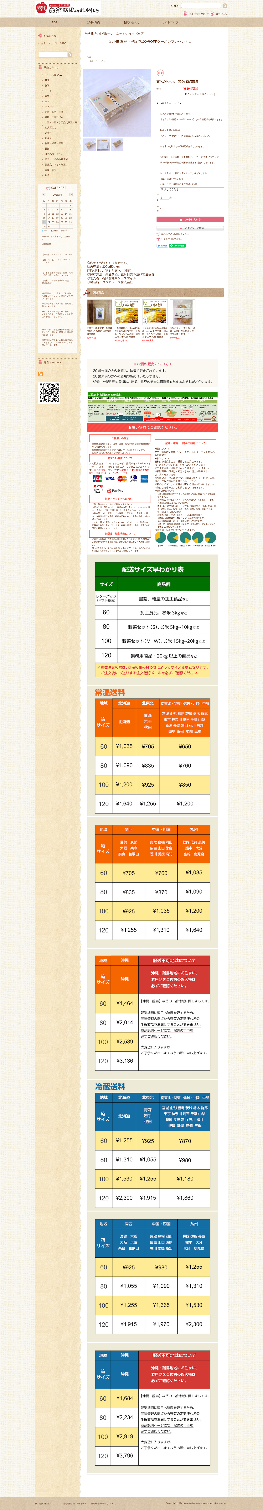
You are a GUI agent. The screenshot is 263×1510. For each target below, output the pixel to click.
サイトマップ (170, 22)
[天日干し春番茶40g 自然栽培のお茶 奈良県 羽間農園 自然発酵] (99, 323)
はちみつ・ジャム (54, 154)
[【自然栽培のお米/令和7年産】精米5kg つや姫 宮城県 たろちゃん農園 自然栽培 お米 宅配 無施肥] (155, 323)
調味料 (48, 132)
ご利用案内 (93, 22)
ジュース (49, 101)
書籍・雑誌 (50, 169)
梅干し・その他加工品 (56, 159)
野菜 (47, 80)
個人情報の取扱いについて (46, 1503)
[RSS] (40, 374)
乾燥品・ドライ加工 (55, 164)
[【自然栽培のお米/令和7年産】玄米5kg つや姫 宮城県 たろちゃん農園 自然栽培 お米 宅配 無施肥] (127, 323)
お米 (47, 85)
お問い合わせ (132, 22)
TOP (54, 22)
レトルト (49, 106)
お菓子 (48, 138)
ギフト (48, 90)
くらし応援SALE (53, 74)
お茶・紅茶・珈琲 (54, 143)
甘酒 (47, 148)
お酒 (47, 175)
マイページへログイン (199, 14)
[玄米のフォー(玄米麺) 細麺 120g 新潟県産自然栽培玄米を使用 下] (183, 323)
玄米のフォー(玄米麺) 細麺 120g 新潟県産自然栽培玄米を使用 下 (182, 331)
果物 (47, 96)
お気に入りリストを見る (53, 43)
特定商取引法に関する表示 (74, 1503)
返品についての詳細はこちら (175, 234)
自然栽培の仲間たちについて (103, 1503)
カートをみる (222, 14)
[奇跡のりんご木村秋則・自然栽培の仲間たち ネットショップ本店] (68, 14)
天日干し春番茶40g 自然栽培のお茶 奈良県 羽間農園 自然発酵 (99, 331)
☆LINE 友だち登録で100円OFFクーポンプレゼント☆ (150, 41)
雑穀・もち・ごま (97, 61)
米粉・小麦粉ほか (54, 117)
